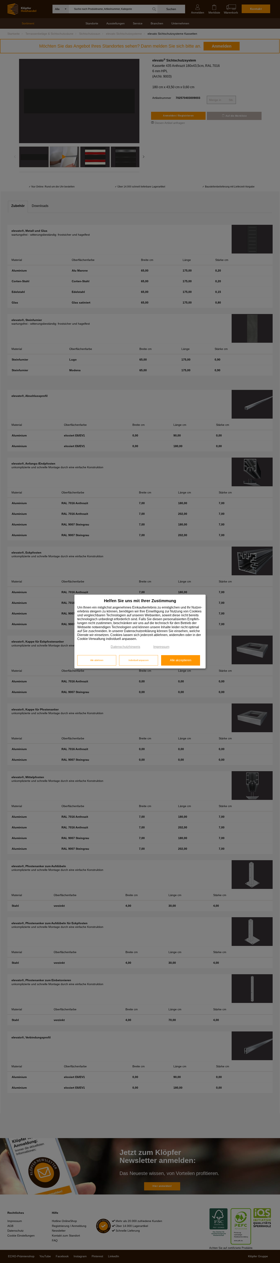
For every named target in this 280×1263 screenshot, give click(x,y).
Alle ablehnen (96, 660)
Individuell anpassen (139, 660)
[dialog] (140, 631)
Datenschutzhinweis (125, 647)
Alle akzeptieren (180, 660)
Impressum (161, 647)
